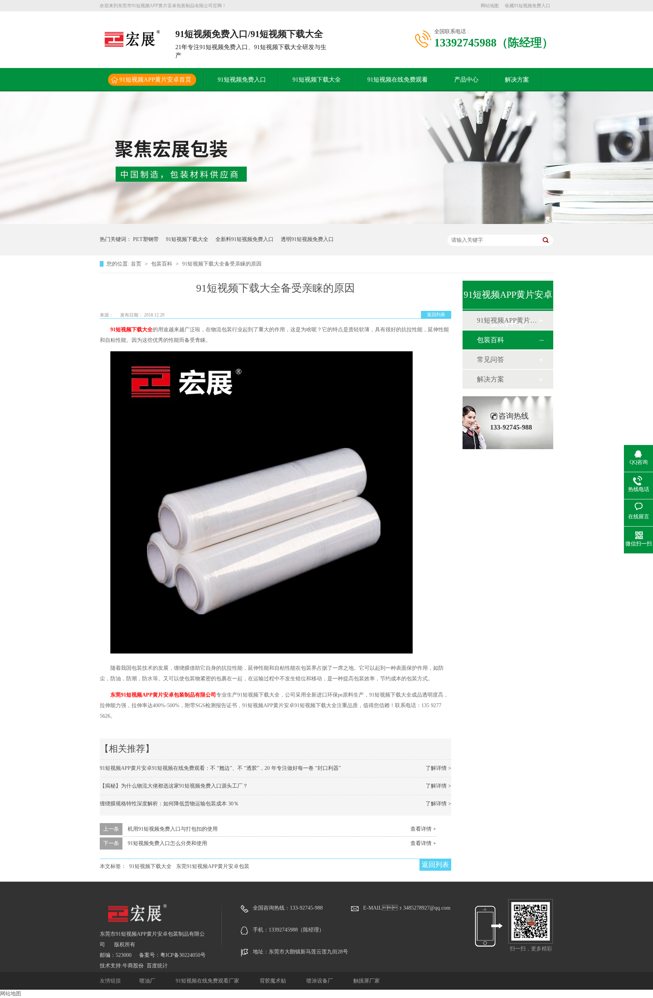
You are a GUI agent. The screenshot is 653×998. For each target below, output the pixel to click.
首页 (137, 264)
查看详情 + (423, 829)
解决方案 (517, 79)
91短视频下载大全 (316, 79)
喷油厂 (148, 981)
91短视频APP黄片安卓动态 (507, 320)
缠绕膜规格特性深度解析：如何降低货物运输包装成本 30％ (169, 803)
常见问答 (490, 359)
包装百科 (162, 264)
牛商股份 (133, 966)
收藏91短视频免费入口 (527, 5)
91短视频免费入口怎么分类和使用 (167, 843)
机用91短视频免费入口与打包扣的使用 (173, 829)
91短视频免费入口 (242, 79)
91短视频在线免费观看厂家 (208, 981)
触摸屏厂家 (366, 981)
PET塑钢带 (146, 239)
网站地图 (490, 5)
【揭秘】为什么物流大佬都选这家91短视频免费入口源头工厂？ (174, 786)
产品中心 (466, 79)
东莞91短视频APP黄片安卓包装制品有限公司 (163, 695)
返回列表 (436, 314)
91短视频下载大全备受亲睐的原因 (222, 264)
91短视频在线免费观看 (397, 79)
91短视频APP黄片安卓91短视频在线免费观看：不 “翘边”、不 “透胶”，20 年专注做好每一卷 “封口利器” (220, 768)
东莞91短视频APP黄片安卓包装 (212, 866)
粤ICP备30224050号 (183, 955)
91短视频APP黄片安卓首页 (155, 79)
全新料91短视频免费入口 (244, 239)
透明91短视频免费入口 (307, 239)
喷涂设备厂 (320, 981)
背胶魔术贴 (274, 981)
